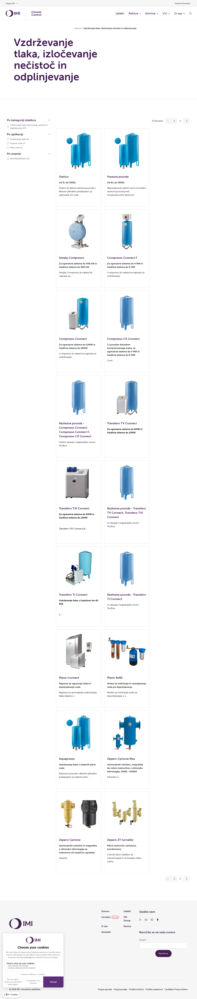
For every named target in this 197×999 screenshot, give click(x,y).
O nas (178, 13)
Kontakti (106, 932)
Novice (127, 926)
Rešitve (133, 13)
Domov (78, 28)
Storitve (150, 13)
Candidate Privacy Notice (176, 989)
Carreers (105, 917)
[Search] (190, 13)
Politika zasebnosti (154, 989)
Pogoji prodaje (120, 989)
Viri (165, 13)
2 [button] (180, 121)
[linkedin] (140, 920)
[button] (168, 121)
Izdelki (120, 13)
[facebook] (157, 920)
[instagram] (152, 920)
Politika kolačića (136, 989)
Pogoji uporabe (105, 989)
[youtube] (146, 920)
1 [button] (174, 121)
